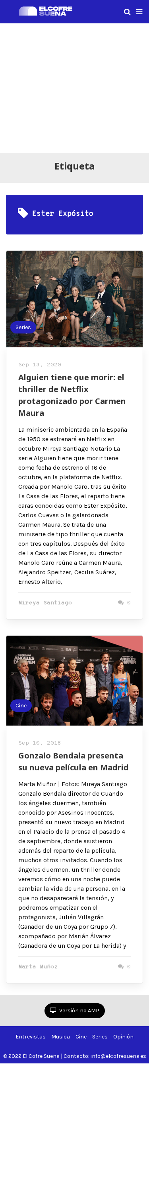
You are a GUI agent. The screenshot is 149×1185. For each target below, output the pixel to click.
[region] (74, 86)
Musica (60, 1036)
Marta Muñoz (38, 967)
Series (23, 327)
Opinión (123, 1036)
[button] (139, 11)
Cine (21, 705)
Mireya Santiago (45, 603)
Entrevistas (30, 1036)
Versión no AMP (78, 1010)
